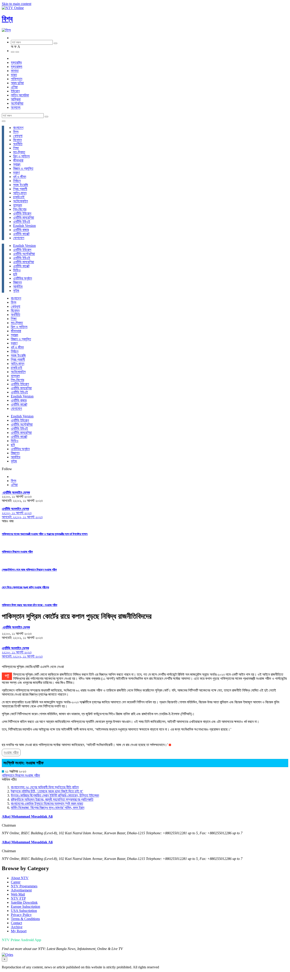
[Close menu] (3, 121)
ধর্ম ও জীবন (19, 177)
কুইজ (16, 290)
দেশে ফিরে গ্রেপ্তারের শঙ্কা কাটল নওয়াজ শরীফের (25, 587)
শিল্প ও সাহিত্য (21, 156)
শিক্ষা (16, 148)
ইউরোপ (15, 91)
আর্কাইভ (18, 286)
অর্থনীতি (17, 144)
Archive (16, 927)
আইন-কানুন (20, 193)
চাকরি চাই (18, 197)
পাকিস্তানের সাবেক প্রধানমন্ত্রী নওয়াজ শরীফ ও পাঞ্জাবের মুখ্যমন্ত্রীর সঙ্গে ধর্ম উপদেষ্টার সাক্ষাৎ (45, 534)
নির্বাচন (17, 181)
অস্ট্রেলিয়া (17, 103)
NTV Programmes (24, 886)
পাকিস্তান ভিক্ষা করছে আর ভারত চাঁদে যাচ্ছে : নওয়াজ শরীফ (29, 605)
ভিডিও (17, 270)
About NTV (20, 878)
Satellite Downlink (24, 902)
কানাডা (15, 71)
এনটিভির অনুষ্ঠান (22, 278)
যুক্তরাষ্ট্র (16, 62)
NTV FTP (18, 898)
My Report (19, 931)
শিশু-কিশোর (19, 209)
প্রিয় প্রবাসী (20, 189)
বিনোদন (17, 140)
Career (15, 882)
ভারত (14, 75)
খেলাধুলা (17, 136)
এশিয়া (14, 87)
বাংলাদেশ (18, 128)
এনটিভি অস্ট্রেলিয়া (24, 254)
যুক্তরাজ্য (16, 67)
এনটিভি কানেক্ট (21, 234)
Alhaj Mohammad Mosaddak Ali (27, 816)
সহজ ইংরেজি (20, 185)
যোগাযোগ (18, 238)
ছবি (15, 274)
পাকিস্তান (16, 79)
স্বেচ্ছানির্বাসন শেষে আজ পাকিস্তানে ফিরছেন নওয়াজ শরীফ (29, 569)
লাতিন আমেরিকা (20, 95)
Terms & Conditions (25, 919)
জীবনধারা (18, 160)
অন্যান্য (15, 107)
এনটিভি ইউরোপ (22, 213)
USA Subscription (24, 911)
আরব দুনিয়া (17, 83)
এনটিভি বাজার (21, 230)
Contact (16, 923)
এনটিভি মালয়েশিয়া (23, 217)
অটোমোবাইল (20, 201)
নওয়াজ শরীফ (11, 752)
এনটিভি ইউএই (21, 221)
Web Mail (18, 894)
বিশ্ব (7, 19)
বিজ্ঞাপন (17, 282)
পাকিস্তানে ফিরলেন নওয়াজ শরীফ (17, 551)
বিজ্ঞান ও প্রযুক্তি (23, 168)
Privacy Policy (21, 915)
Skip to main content (16, 4)
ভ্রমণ (16, 172)
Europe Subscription (25, 906)
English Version (24, 226)
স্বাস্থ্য (16, 164)
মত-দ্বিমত (19, 152)
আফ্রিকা (16, 99)
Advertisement (21, 890)
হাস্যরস (17, 205)
